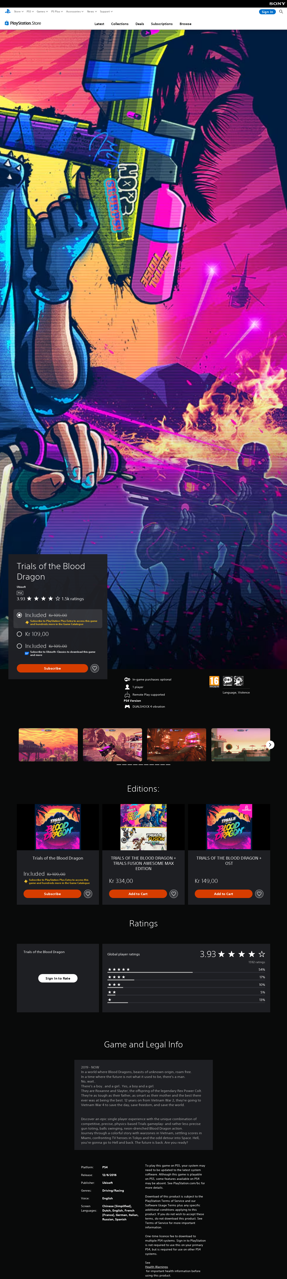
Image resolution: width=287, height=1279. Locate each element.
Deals (140, 24)
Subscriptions (162, 24)
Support (105, 11)
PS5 (29, 11)
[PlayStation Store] (24, 23)
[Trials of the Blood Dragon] (48, 744)
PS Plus (55, 11)
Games (41, 11)
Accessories (73, 11)
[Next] (270, 745)
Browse (185, 24)
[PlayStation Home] (7, 12)
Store (17, 11)
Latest (99, 24)
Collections (120, 24)
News (90, 11)
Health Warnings (156, 1267)
